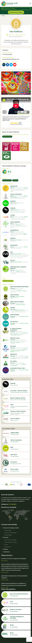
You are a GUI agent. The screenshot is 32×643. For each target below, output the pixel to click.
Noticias (5, 549)
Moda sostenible (7, 136)
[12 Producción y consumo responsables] (24, 150)
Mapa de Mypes (8, 535)
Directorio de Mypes (17, 12)
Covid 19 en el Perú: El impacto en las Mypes (13, 558)
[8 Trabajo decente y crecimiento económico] (6, 150)
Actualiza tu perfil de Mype (11, 532)
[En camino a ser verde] (14, 123)
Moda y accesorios (20, 35)
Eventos (6, 544)
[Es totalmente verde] (17, 123)
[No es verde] (11, 123)
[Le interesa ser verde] (13, 123)
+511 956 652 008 (7, 54)
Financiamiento (7, 180)
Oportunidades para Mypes (11, 542)
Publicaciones (8, 547)
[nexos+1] (9, 173)
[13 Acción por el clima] (6, 159)
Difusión (15, 180)
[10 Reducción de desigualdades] (15, 150)
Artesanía (11, 35)
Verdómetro (6, 552)
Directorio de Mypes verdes (11, 528)
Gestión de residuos (8, 281)
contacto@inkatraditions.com (10, 59)
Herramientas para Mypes (11, 540)
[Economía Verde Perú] (4, 173)
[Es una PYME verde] (16, 123)
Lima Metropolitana (17, 36)
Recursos (5, 537)
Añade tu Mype (8, 530)
